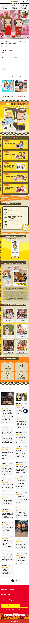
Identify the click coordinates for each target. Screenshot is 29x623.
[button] (1, 89)
